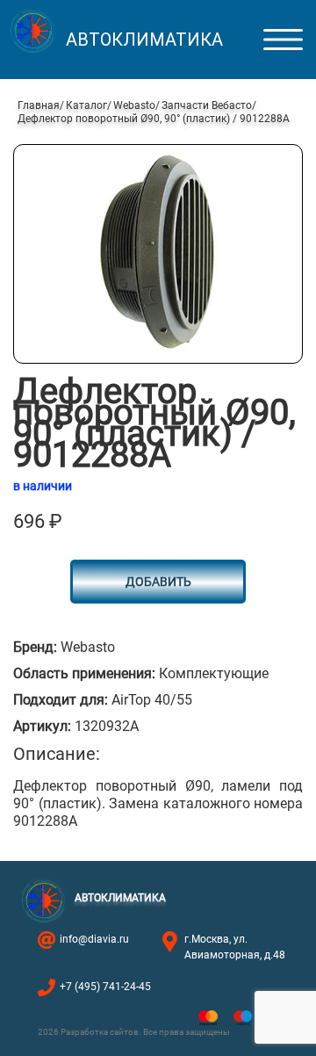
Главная (39, 105)
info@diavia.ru (94, 939)
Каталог (86, 105)
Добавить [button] (158, 582)
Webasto (134, 105)
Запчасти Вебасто (207, 105)
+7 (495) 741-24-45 (105, 986)
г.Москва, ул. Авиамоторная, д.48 (234, 947)
